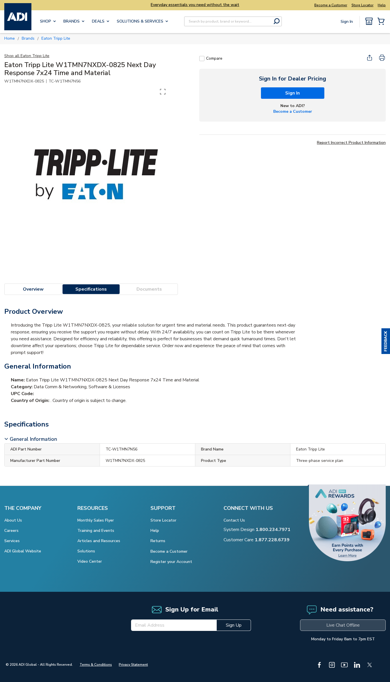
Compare (214, 58)
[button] (385, 341)
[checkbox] (201, 58)
